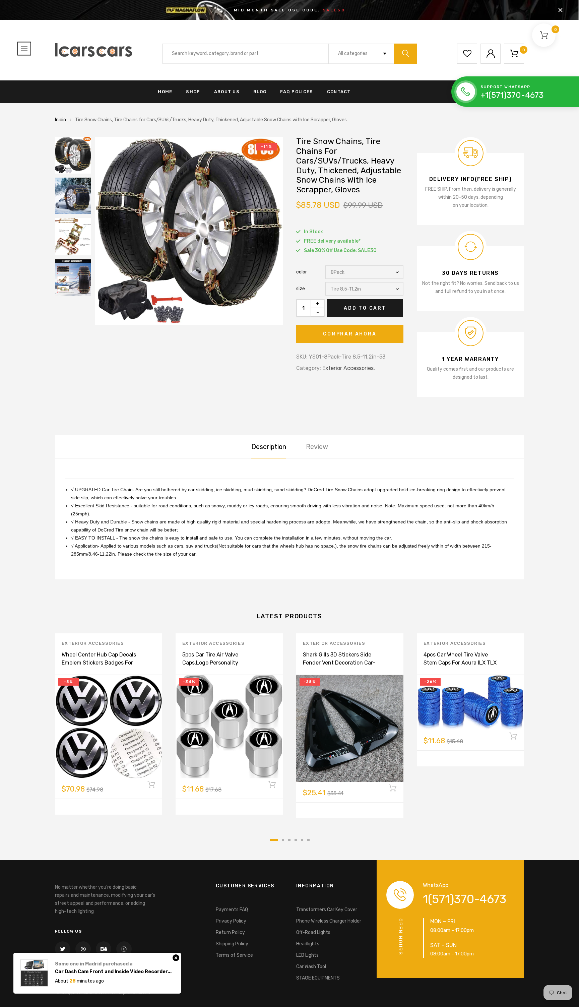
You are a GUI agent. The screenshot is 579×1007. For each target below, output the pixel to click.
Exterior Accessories (93, 643)
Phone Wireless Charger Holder (328, 921)
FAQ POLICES (296, 91)
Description (268, 447)
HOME (165, 91)
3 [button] (289, 840)
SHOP (193, 91)
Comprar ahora (349, 334)
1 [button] (274, 840)
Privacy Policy (231, 921)
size (300, 289)
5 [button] (302, 840)
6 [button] (308, 840)
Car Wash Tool (311, 966)
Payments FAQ (232, 909)
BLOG (259, 91)
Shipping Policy (232, 944)
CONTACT (339, 91)
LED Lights (307, 955)
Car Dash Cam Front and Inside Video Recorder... (113, 961)
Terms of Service (234, 955)
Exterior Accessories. (348, 368)
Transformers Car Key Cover (326, 909)
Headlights (307, 944)
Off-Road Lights (313, 932)
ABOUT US (227, 91)
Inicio (60, 120)
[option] (189, 231)
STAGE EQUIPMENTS (318, 978)
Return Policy (230, 932)
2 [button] (283, 840)
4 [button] (296, 840)
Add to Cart (365, 308)
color (301, 272)
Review (317, 447)
